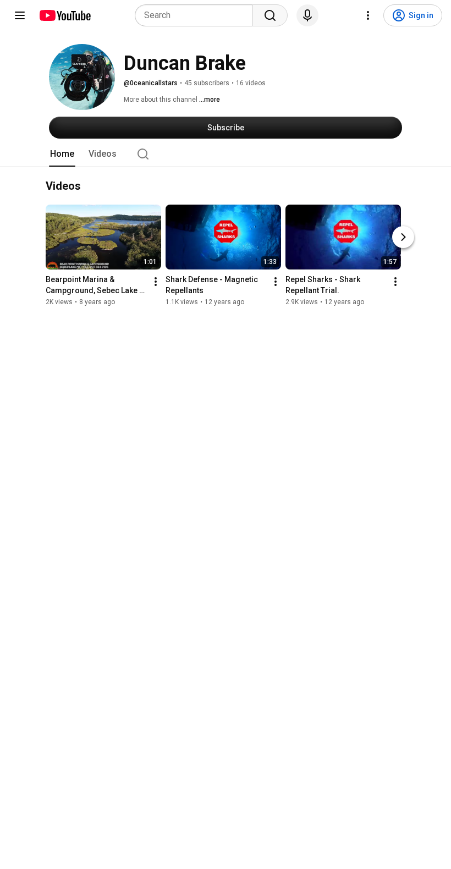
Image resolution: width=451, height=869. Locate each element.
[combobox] (197, 15)
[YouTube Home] (64, 15)
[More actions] (156, 282)
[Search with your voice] (307, 15)
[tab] (62, 154)
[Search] (270, 15)
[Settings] (368, 15)
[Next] (403, 237)
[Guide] (19, 15)
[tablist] (225, 154)
